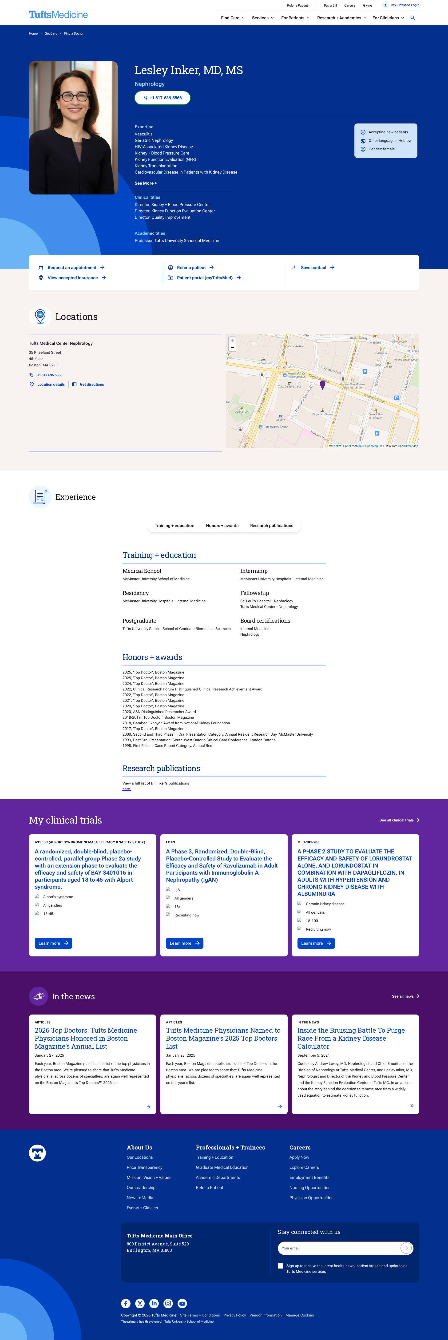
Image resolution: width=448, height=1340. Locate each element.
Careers (350, 5)
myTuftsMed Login (405, 5)
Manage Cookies (299, 1315)
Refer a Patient (297, 5)
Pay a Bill (330, 5)
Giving (367, 5)
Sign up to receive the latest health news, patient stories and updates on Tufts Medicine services (347, 1269)
